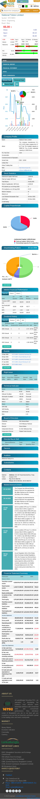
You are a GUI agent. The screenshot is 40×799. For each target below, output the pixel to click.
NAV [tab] (23, 320)
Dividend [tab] (12, 320)
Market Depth (8, 84)
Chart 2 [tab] (18, 293)
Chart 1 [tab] (12, 293)
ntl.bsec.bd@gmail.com (25, 170)
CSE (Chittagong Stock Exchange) (13, 759)
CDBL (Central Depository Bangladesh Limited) (17, 761)
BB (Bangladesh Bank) (9, 766)
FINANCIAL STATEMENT (10, 68)
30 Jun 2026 (32, 248)
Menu (36, 6)
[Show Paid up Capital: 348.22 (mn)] (24, 241)
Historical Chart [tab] (19, 80)
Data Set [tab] (5, 293)
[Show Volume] (20, 102)
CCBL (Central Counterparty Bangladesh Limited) (17, 764)
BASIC (5, 60)
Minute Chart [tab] (7, 80)
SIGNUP (35, 10)
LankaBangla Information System (25, 796)
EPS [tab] (18, 320)
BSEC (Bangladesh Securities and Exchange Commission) (16, 753)
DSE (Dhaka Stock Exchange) (11, 757)
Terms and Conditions (33, 798)
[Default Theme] (20, 6)
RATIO (5, 71)
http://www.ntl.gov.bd (24, 167)
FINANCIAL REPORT (9, 64)
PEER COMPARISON (9, 75)
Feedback (9, 775)
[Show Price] (20, 104)
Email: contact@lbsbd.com (14, 787)
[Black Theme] (23, 6)
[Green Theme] (26, 6)
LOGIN (27, 10)
